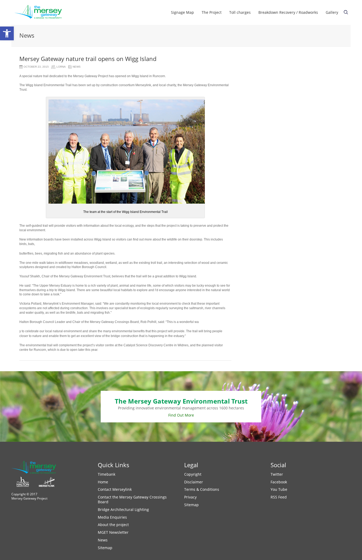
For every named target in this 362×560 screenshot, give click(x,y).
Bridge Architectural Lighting (123, 509)
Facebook (279, 481)
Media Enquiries (112, 517)
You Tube (279, 489)
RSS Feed (279, 497)
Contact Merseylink (115, 489)
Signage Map (182, 12)
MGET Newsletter (113, 532)
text (346, 12)
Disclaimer (193, 481)
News (77, 66)
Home (103, 481)
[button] (7, 33)
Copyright (192, 474)
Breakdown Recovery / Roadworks (288, 12)
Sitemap (105, 547)
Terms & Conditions (201, 489)
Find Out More (181, 415)
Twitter (277, 474)
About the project (113, 524)
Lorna (61, 66)
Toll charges (240, 12)
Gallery (332, 12)
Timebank (106, 474)
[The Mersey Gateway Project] (40, 12)
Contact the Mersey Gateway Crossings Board (132, 499)
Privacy (190, 497)
